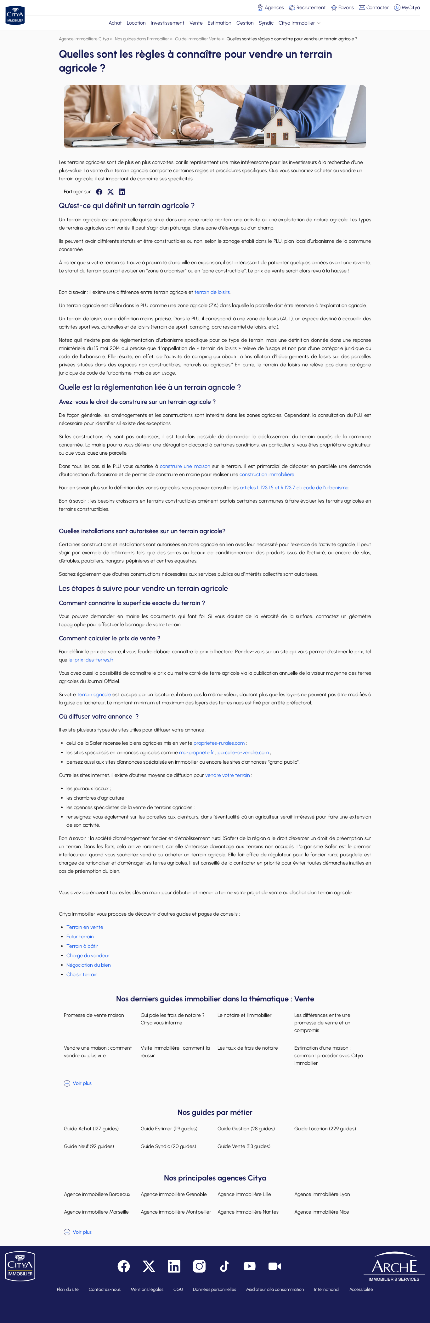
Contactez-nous (105, 1289)
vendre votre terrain (227, 775)
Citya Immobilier (297, 23)
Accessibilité (361, 1289)
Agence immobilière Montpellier (176, 1212)
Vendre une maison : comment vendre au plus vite (98, 1051)
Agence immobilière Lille (244, 1194)
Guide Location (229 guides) (325, 1129)
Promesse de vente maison (94, 1015)
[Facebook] (99, 192)
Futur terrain (80, 937)
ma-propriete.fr (196, 752)
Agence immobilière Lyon (322, 1194)
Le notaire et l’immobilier (245, 1015)
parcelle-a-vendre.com (242, 752)
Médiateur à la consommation (275, 1289)
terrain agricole (94, 694)
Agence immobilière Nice (321, 1212)
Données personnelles (214, 1289)
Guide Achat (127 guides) (91, 1129)
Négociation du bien (88, 965)
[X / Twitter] (110, 192)
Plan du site (68, 1289)
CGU (178, 1289)
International (326, 1289)
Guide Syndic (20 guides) (168, 1146)
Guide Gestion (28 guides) (246, 1129)
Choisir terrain (82, 974)
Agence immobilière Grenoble (174, 1194)
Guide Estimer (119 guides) (169, 1129)
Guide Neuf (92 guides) (89, 1146)
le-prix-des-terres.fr (90, 660)
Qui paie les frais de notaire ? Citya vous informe (173, 1019)
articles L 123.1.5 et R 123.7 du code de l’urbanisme (293, 488)
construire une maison (185, 466)
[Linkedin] (122, 192)
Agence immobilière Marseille (96, 1212)
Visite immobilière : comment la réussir (175, 1051)
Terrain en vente (84, 927)
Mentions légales (147, 1289)
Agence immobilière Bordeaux (97, 1194)
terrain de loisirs (212, 292)
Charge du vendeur (88, 956)
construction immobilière (267, 474)
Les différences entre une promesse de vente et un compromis (322, 1022)
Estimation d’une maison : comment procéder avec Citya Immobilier (328, 1055)
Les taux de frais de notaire (248, 1048)
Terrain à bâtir (82, 946)
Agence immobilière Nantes (248, 1212)
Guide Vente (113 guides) (244, 1146)
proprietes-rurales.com (218, 743)
